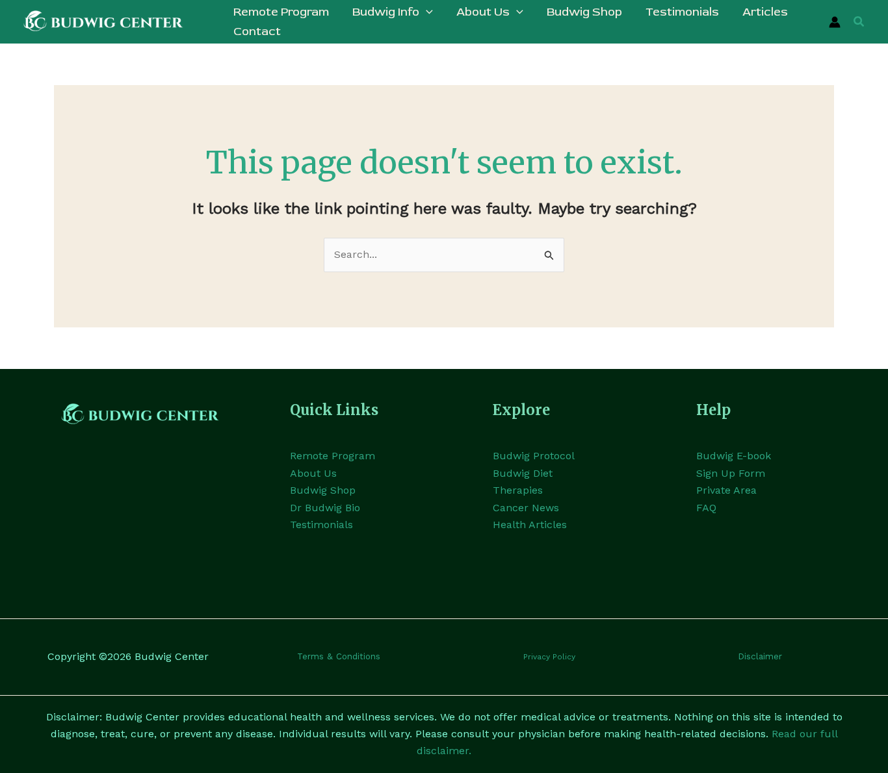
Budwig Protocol (534, 456)
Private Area (726, 490)
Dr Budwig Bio (325, 507)
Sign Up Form (730, 473)
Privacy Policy (549, 656)
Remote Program (332, 456)
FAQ (706, 507)
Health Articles (530, 524)
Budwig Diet (523, 473)
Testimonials (321, 524)
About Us (313, 473)
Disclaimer (760, 656)
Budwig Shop (323, 490)
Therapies (518, 490)
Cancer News (526, 507)
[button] (426, 12)
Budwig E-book (733, 456)
